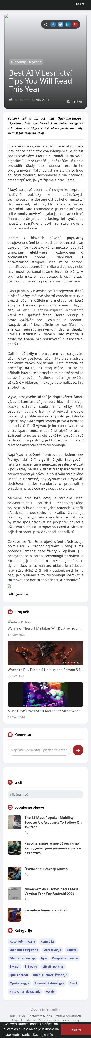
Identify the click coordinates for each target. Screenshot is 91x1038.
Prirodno (31, 966)
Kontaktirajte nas (40, 1016)
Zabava (72, 950)
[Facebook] (53, 24)
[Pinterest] (75, 24)
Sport (73, 983)
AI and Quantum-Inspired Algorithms (50, 310)
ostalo (50, 991)
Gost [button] (81, 4)
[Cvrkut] (60, 24)
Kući (13, 1016)
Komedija (47, 942)
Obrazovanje (52, 950)
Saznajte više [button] (43, 1035)
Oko (22, 1016)
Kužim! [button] (76, 1029)
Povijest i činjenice (65, 958)
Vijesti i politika (53, 966)
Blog (76, 1020)
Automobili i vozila (22, 942)
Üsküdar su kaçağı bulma (46, 869)
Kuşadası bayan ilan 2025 (46, 910)
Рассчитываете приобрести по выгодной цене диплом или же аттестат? (53, 848)
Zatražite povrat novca (54, 1020)
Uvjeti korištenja (23, 1020)
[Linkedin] (68, 24)
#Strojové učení (19, 594)
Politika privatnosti (68, 1016)
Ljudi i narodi (19, 975)
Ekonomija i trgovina (26, 62)
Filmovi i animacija (23, 958)
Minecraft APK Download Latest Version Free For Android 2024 (51, 891)
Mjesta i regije (19, 983)
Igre (44, 958)
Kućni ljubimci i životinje (50, 975)
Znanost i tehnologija (49, 983)
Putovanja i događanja (25, 991)
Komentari (74, 101)
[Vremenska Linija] (46, 24)
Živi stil (14, 966)
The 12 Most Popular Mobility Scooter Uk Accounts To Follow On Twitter (53, 822)
